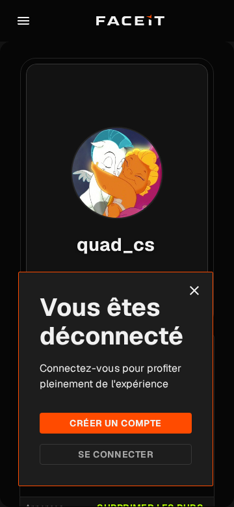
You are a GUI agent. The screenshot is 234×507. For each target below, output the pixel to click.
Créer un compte (115, 423)
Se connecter (115, 454)
